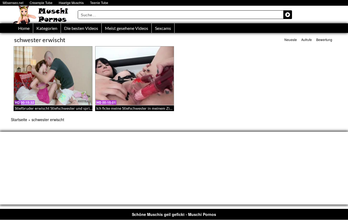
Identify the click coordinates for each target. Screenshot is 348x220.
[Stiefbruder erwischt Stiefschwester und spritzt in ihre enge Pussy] (53, 75)
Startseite (19, 119)
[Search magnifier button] (287, 14)
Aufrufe (306, 39)
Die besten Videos (81, 28)
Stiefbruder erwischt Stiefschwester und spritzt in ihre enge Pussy (70, 108)
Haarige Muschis (71, 2)
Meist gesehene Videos (126, 28)
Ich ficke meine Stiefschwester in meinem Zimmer (138, 108)
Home (24, 28)
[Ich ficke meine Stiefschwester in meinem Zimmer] (134, 75)
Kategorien (46, 28)
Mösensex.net (13, 2)
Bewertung (324, 39)
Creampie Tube (41, 2)
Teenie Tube (99, 2)
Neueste (290, 39)
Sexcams (163, 28)
